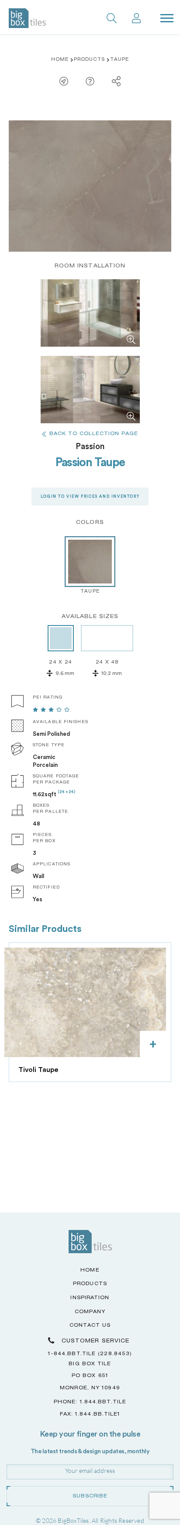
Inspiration (89, 1298)
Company (90, 1312)
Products (89, 60)
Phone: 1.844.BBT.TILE (90, 1402)
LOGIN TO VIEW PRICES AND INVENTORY (90, 497)
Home (60, 60)
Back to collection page (93, 434)
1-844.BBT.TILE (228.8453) (90, 1354)
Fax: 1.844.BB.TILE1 (90, 1414)
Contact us (90, 1325)
